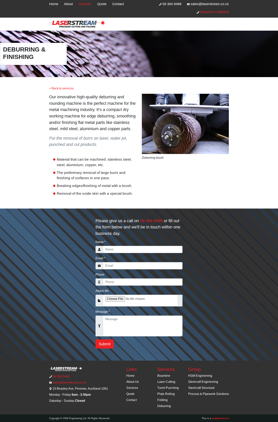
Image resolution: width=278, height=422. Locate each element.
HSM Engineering (200, 375)
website (220, 418)
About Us (132, 381)
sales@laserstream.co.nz (209, 4)
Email (100, 258)
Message (103, 311)
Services (85, 4)
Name (101, 242)
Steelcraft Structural (201, 387)
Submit (104, 344)
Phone (100, 274)
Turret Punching (168, 387)
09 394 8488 (171, 4)
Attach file (102, 290)
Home (53, 4)
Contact (118, 4)
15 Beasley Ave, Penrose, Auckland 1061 (80, 388)
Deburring (164, 406)
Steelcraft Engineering (203, 381)
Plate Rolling (166, 393)
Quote (101, 4)
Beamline (163, 375)
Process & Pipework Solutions (208, 393)
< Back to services (61, 88)
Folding (162, 400)
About (68, 4)
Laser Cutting (166, 381)
